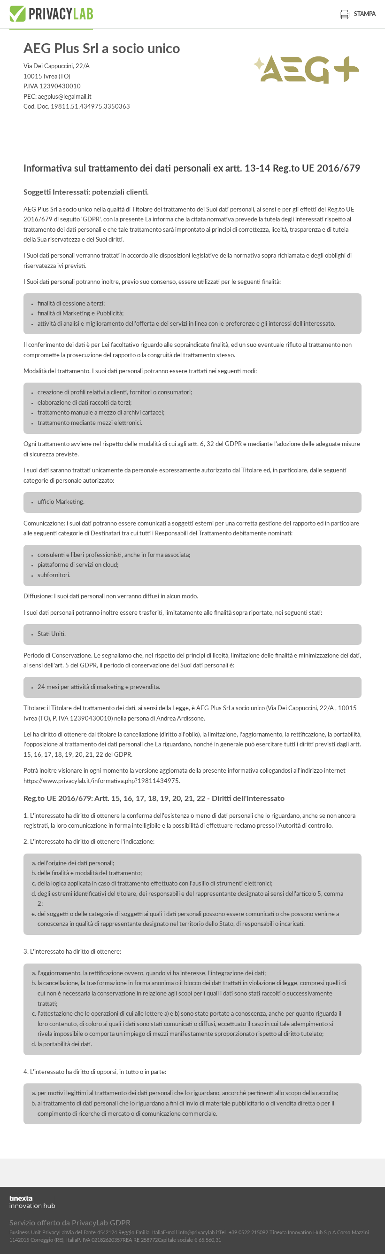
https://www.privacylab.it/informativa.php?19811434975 (101, 781)
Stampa (365, 14)
